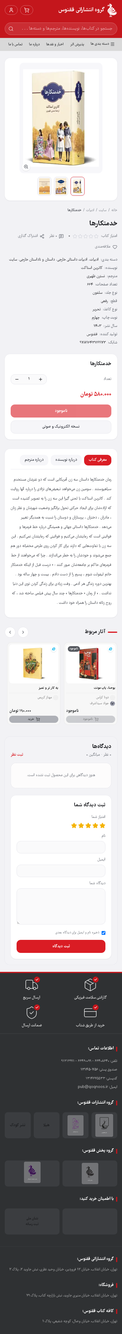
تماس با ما (15, 44)
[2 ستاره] (95, 826)
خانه (114, 210)
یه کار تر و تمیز (48, 688)
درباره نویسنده (66, 460)
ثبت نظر (17, 755)
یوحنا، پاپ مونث (104, 688)
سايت (103, 210)
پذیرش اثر (77, 44)
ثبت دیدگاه (61, 946)
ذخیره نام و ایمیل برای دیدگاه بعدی (77, 932)
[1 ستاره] (102, 826)
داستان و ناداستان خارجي (37, 260)
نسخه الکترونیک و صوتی (61, 427)
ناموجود (61, 411)
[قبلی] (23, 632)
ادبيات (90, 210)
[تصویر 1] (77, 186)
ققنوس (92, 334)
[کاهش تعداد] (17, 379)
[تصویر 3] (44, 186)
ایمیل (101, 860)
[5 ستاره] (74, 826)
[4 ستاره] (81, 826)
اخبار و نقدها (55, 44)
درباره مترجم (34, 460)
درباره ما (34, 44)
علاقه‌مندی (103, 247)
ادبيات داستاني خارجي (72, 260)
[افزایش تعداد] (40, 379)
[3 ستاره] (88, 826)
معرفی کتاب (98, 460)
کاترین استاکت (91, 268)
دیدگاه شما (97, 883)
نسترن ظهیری (96, 276)
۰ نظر (53, 236)
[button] (61, 118)
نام (103, 836)
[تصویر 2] (61, 186)
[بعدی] (10, 632)
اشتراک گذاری (28, 236)
